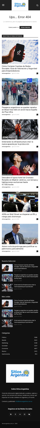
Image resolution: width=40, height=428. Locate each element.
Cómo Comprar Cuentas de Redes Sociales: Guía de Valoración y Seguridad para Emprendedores (19, 68)
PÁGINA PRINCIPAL (25, 27)
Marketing (4, 63)
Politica (4, 243)
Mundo (4, 138)
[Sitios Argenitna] (20, 373)
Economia (4, 211)
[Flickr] (20, 414)
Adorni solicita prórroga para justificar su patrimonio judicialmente (19, 247)
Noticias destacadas (7, 174)
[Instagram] (24, 414)
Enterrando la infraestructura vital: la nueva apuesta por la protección (17, 143)
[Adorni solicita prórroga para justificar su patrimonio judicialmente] (20, 234)
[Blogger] (11, 414)
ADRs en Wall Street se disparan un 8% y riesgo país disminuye (19, 215)
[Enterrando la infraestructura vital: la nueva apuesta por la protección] (20, 129)
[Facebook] (15, 414)
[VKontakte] (29, 414)
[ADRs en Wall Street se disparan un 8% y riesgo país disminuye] (20, 202)
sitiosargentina (6, 73)
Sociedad (4, 104)
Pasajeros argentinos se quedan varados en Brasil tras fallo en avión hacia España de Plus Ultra (19, 109)
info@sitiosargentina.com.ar (23, 401)
